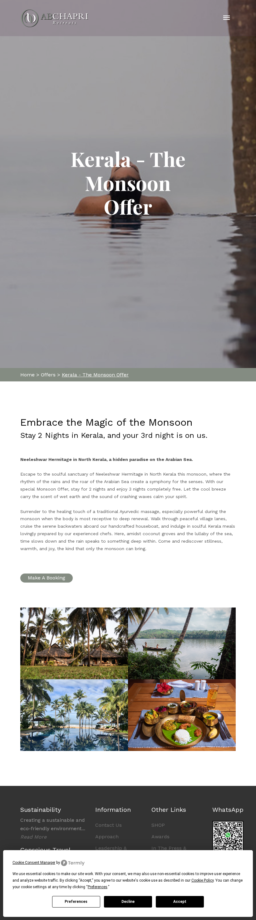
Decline (128, 901)
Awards (160, 837)
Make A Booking (46, 578)
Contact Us (108, 825)
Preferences (76, 901)
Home (27, 375)
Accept (179, 901)
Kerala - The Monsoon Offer (95, 375)
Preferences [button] (97, 887)
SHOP (158, 825)
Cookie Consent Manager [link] (33, 862)
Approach (107, 837)
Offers (48, 375)
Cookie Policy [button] (202, 880)
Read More (33, 837)
